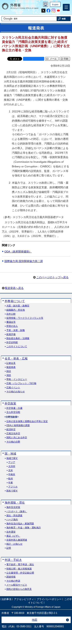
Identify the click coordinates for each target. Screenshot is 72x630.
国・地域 (10, 453)
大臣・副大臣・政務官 (17, 306)
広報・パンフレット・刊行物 (21, 383)
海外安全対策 (13, 507)
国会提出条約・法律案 (17, 338)
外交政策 (10, 403)
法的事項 (6, 599)
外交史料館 (12, 342)
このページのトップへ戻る (52, 277)
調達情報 (11, 577)
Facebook (48, 11)
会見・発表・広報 (16, 358)
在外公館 (11, 314)
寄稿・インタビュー (16, 379)
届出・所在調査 (14, 515)
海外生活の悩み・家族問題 (20, 523)
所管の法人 (12, 326)
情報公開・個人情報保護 (19, 569)
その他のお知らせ (15, 391)
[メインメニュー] (66, 7)
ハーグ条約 (12, 519)
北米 (10, 470)
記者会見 (11, 363)
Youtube (58, 11)
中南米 (11, 474)
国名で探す (12, 491)
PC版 (45, 4)
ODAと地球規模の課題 (18, 425)
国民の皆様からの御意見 (19, 589)
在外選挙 (11, 532)
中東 (10, 482)
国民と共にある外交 (16, 437)
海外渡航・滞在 (15, 502)
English (55, 4)
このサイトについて (16, 346)
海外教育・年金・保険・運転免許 (23, 527)
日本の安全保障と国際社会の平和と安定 (27, 421)
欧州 (10, 478)
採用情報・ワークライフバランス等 (24, 318)
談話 (8, 371)
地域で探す (12, 458)
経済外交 (11, 429)
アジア (11, 462)
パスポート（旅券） (16, 511)
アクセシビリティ (24, 599)
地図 (34, 619)
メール (53, 58)
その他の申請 (13, 581)
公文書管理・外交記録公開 (20, 573)
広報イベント (13, 387)
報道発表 (11, 367)
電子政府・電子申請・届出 (20, 564)
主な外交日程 (13, 412)
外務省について (15, 301)
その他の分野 (13, 442)
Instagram (53, 11)
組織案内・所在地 (15, 310)
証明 (8, 548)
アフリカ (12, 487)
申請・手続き (13, 559)
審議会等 (11, 322)
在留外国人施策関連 (16, 540)
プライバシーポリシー (49, 599)
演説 (8, 375)
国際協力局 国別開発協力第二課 (23, 261)
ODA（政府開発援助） (18, 251)
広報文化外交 (13, 433)
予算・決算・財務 (15, 330)
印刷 (66, 58)
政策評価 (11, 334)
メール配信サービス (16, 585)
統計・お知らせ (14, 544)
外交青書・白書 (14, 408)
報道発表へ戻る (14, 288)
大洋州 (11, 466)
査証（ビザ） (13, 536)
